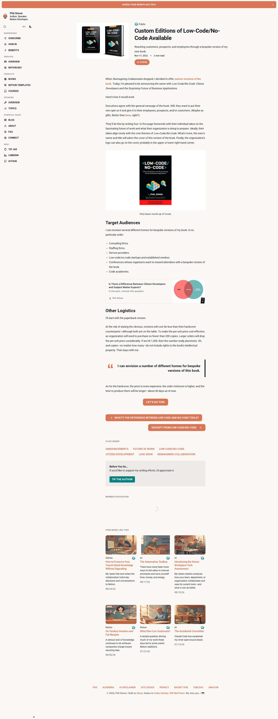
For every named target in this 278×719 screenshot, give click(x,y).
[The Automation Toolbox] (155, 565)
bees (128, 115)
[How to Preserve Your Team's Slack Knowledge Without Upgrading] (121, 565)
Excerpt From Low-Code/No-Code (174, 427)
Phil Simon (16, 13)
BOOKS (12, 79)
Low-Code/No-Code (171, 448)
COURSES (13, 91)
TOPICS (12, 108)
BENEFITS (13, 50)
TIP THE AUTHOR (122, 479)
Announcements (117, 448)
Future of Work (143, 448)
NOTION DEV (15, 67)
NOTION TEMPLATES (19, 85)
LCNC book (146, 454)
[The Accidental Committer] (189, 630)
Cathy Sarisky (161, 693)
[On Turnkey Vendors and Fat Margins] (121, 630)
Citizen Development (120, 454)
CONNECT (13, 137)
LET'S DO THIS (155, 402)
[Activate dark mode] (30, 26)
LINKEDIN (13, 155)
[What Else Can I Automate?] (155, 630)
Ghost (140, 693)
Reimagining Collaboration (176, 454)
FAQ (10, 131)
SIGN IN (12, 44)
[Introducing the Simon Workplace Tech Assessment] (189, 565)
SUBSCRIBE (14, 38)
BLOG (11, 120)
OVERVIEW (14, 61)
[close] (272, 4)
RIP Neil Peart (177, 693)
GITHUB (12, 161)
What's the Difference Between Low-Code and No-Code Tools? (157, 417)
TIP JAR (12, 149)
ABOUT (12, 126)
